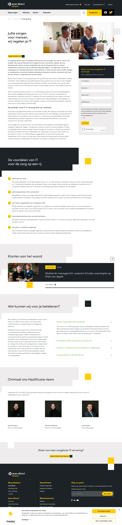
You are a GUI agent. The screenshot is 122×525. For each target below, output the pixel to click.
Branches (47, 12)
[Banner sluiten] (119, 509)
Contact (110, 4)
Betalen (42, 501)
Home (9, 19)
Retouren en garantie (46, 507)
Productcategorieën (46, 485)
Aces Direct (13, 498)
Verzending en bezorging (47, 504)
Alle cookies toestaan (104, 511)
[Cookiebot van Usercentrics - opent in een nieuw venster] (10, 522)
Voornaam (84, 88)
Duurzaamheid (97, 4)
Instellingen (25, 519)
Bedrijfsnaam (85, 102)
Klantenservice (47, 498)
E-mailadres (85, 81)
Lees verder (49, 284)
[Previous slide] (106, 259)
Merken (42, 491)
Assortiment (45, 482)
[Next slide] (112, 259)
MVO (9, 507)
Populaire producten (46, 488)
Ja (84, 118)
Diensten (26, 12)
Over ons (87, 4)
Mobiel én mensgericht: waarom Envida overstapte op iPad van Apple (78, 274)
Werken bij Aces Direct (72, 4)
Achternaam (85, 95)
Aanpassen (103, 516)
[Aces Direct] (16, 4)
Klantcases (50, 267)
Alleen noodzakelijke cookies (104, 521)
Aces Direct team (13, 504)
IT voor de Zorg (25, 19)
